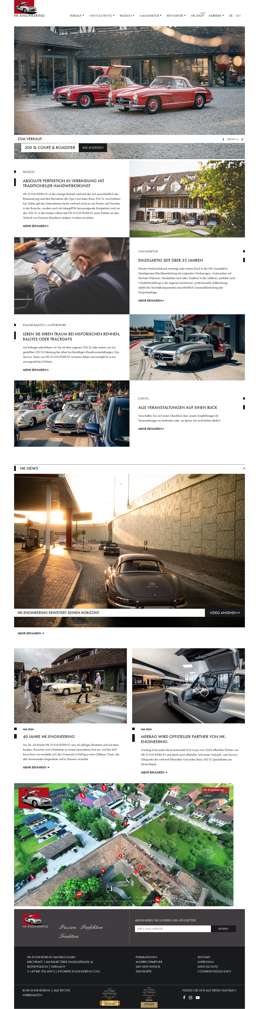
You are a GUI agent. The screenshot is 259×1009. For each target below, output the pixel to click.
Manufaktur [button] (149, 16)
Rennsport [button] (175, 16)
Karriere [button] (215, 16)
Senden (223, 928)
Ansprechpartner (149, 961)
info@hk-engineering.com (79, 970)
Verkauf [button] (76, 16)
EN (238, 15)
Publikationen (146, 956)
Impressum (206, 961)
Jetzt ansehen (128, 147)
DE (231, 15)
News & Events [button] (101, 16)
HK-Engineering (38, 989)
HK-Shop (197, 16)
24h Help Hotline (148, 966)
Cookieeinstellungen (214, 970)
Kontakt (204, 956)
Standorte (144, 970)
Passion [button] (126, 16)
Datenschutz (208, 966)
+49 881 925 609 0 (42, 970)
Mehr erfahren (34, 225)
